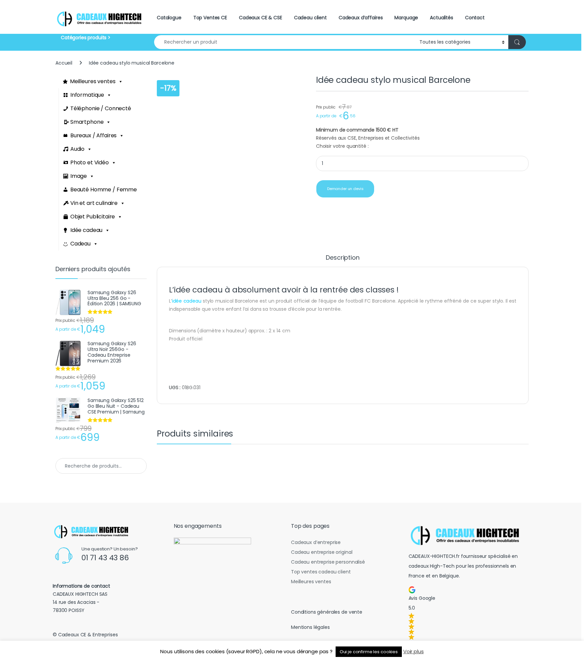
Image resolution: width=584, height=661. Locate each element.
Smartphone (87, 122)
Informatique (87, 95)
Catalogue (169, 17)
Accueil (63, 63)
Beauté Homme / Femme (103, 189)
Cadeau (80, 243)
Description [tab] (342, 258)
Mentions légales (310, 627)
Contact (475, 17)
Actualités (441, 17)
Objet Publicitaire (92, 216)
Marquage (406, 17)
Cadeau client (310, 17)
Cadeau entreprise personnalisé (328, 562)
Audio (77, 149)
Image (78, 176)
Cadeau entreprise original (321, 552)
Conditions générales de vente (326, 612)
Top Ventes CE (210, 17)
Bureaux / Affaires (93, 135)
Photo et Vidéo (89, 162)
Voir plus (413, 651)
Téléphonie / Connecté (100, 108)
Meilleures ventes (93, 81)
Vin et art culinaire (94, 203)
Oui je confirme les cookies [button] (369, 651)
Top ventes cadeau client (321, 571)
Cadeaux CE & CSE (260, 17)
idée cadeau (186, 301)
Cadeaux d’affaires (361, 17)
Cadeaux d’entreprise (316, 542)
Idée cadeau (86, 230)
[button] (467, 613)
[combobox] (285, 42)
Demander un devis (345, 188)
